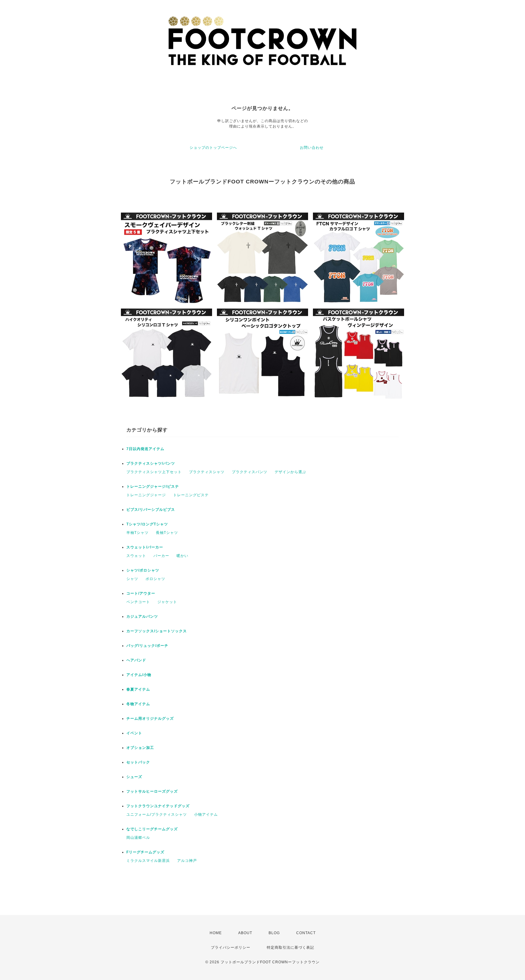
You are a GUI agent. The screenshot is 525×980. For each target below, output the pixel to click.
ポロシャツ (155, 579)
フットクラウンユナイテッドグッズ (158, 806)
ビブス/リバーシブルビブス (150, 509)
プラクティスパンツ (249, 472)
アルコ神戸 (187, 861)
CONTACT (306, 933)
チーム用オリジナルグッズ (150, 718)
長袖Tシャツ (167, 533)
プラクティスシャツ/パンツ (150, 463)
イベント (134, 733)
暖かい (182, 556)
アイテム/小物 (138, 675)
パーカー (161, 556)
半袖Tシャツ (137, 533)
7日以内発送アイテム (145, 449)
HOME (216, 933)
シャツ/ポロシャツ (142, 570)
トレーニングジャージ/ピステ (152, 486)
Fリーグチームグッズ (145, 852)
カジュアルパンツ (142, 616)
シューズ (134, 777)
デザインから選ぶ (290, 472)
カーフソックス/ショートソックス (156, 631)
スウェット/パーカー (144, 547)
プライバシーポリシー (230, 947)
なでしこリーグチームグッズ (152, 829)
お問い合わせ (312, 147)
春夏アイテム (138, 689)
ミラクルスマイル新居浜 (148, 861)
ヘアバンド (136, 660)
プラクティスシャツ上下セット (154, 472)
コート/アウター (140, 593)
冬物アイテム (138, 704)
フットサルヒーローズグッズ (152, 791)
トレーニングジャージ (146, 495)
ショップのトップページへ (213, 147)
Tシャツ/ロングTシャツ (147, 524)
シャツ (132, 579)
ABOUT (245, 933)
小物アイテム (206, 814)
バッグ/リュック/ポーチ (147, 646)
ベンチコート (138, 602)
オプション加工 (140, 748)
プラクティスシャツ (207, 472)
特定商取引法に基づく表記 (290, 947)
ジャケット (167, 602)
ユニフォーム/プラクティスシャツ (156, 814)
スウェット (136, 556)
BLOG (274, 933)
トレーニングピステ (191, 495)
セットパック (138, 762)
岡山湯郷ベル (138, 837)
